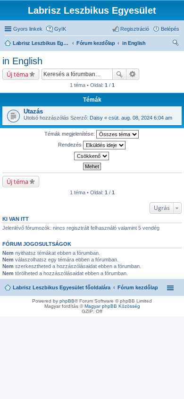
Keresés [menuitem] (175, 44)
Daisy (96, 118)
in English (22, 61)
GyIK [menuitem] (60, 29)
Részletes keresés (132, 74)
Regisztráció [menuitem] (134, 29)
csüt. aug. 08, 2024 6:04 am (140, 118)
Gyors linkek (27, 29)
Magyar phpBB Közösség (112, 306)
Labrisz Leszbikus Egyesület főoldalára (61, 287)
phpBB (67, 301)
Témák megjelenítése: (70, 134)
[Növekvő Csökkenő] (92, 156)
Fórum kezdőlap (137, 287)
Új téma (17, 74)
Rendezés (70, 144)
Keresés (119, 74)
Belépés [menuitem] (170, 29)
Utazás (33, 111)
